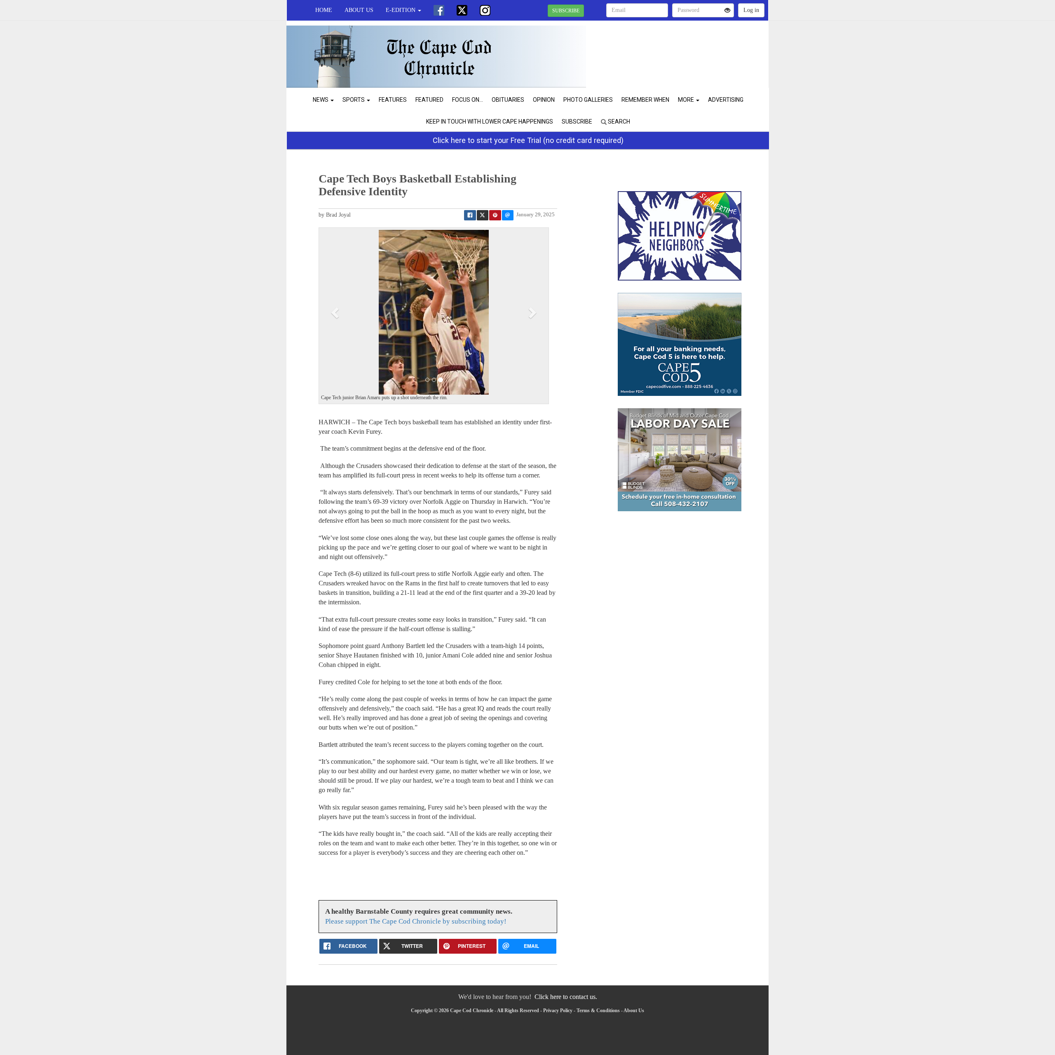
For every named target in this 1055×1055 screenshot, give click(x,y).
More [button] (686, 99)
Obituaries (508, 99)
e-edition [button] (401, 10)
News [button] (321, 99)
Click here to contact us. (566, 996)
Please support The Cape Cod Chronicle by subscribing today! (415, 921)
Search (618, 121)
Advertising (725, 99)
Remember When (645, 99)
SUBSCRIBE (565, 11)
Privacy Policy (557, 1010)
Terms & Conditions (598, 1010)
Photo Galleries (588, 99)
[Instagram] (485, 10)
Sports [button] (354, 99)
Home (323, 10)
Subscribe (577, 121)
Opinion (544, 99)
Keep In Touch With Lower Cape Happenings (489, 121)
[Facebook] (438, 10)
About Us (359, 10)
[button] (336, 312)
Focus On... (467, 99)
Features (393, 99)
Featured (429, 99)
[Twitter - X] (462, 10)
